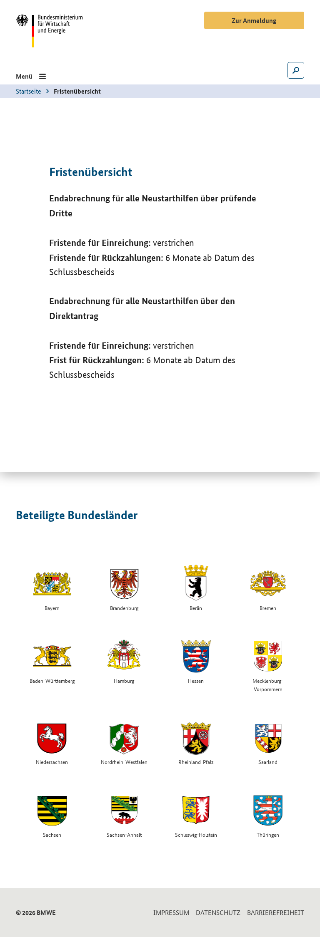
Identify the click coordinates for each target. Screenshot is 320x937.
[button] (31, 76)
